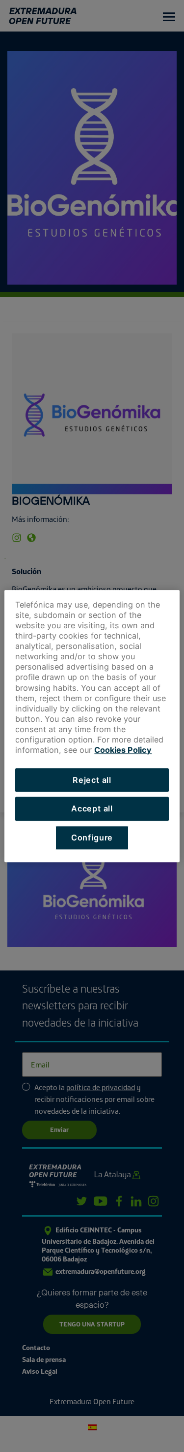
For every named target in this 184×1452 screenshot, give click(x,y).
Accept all (92, 809)
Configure (92, 837)
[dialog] (91, 726)
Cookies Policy (123, 750)
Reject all (92, 780)
